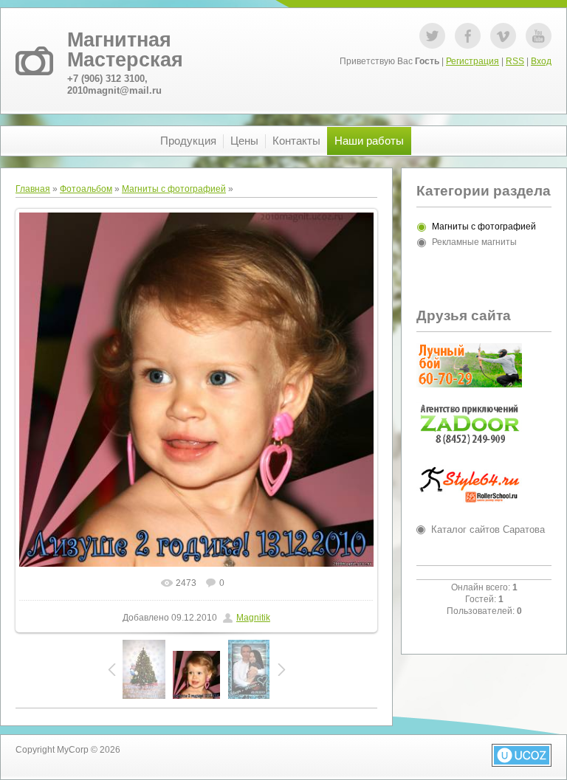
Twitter (432, 36)
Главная (33, 189)
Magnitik (253, 617)
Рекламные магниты (474, 242)
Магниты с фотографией (174, 189)
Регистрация (472, 61)
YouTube (538, 36)
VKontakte (503, 36)
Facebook (468, 36)
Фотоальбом (86, 189)
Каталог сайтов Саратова (488, 529)
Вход (541, 61)
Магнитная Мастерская (125, 50)
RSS (515, 61)
